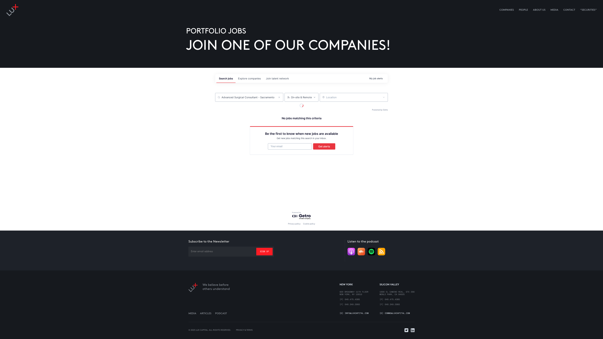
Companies (506, 10)
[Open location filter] (383, 97)
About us (539, 10)
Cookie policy (309, 224)
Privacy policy (294, 224)
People (523, 10)
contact (569, 10)
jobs (226, 78)
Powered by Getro (380, 110)
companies (249, 78)
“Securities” (588, 10)
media (554, 10)
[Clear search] (279, 97)
